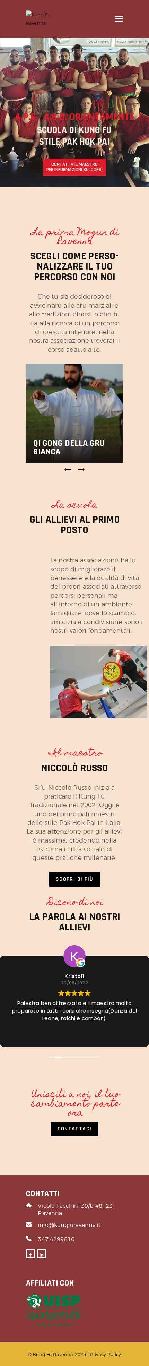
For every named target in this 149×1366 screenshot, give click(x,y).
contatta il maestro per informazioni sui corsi (74, 167)
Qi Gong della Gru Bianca (69, 447)
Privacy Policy (105, 1354)
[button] (67, 469)
